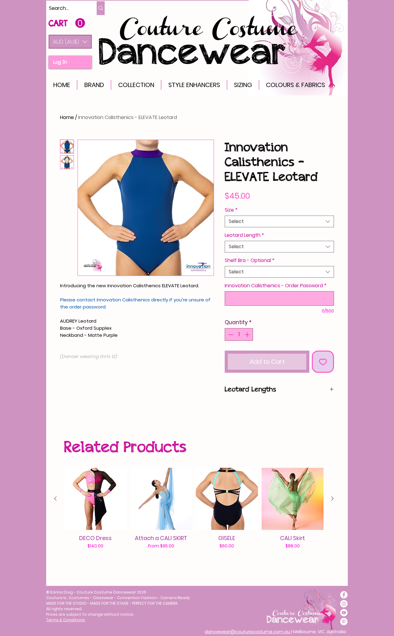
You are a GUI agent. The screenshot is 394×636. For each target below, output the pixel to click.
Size (231, 210)
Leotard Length (244, 235)
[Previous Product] (55, 498)
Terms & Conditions (65, 619)
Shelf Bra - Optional (250, 260)
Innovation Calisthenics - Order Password (276, 286)
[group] (194, 515)
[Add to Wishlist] (323, 362)
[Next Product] (332, 498)
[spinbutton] (239, 334)
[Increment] (247, 334)
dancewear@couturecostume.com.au (247, 632)
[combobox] (279, 221)
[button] (70, 42)
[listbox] (70, 42)
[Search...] (101, 8)
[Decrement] (230, 334)
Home (67, 117)
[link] (67, 23)
